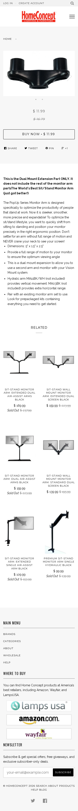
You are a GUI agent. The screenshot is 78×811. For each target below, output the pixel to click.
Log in (8, 3)
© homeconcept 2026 (19, 785)
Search (41, 785)
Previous (8, 76)
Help (7, 662)
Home (7, 38)
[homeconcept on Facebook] (45, 801)
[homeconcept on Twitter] (33, 801)
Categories (12, 641)
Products (67, 785)
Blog (43, 789)
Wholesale (12, 655)
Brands (9, 634)
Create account (31, 3)
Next (69, 76)
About (8, 648)
